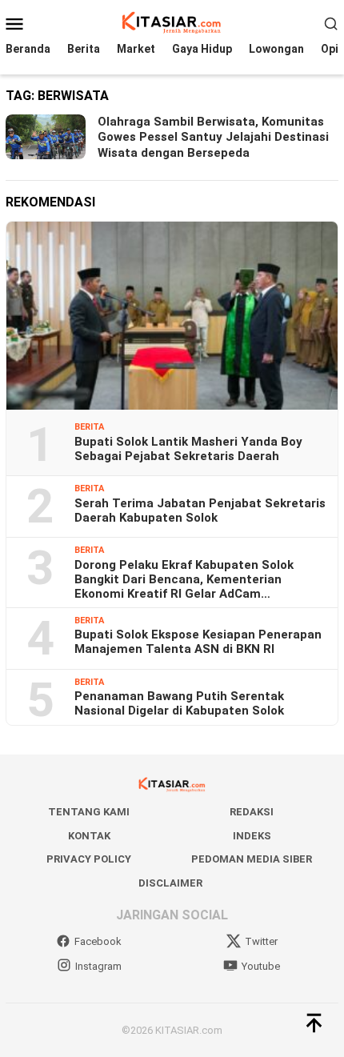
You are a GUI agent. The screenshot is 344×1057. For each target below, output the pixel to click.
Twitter (261, 941)
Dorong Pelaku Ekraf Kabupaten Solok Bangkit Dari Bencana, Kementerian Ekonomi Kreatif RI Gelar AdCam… (184, 579)
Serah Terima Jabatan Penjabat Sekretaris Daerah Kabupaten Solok (200, 510)
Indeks (252, 836)
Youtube (261, 966)
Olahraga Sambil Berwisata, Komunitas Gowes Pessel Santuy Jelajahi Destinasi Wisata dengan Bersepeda (213, 137)
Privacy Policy (88, 859)
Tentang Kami (89, 812)
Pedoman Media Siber (251, 859)
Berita (89, 427)
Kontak (89, 836)
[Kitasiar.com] (172, 22)
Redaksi (252, 812)
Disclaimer (170, 883)
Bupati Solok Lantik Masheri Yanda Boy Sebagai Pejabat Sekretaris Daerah (188, 448)
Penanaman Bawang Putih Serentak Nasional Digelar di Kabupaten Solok (179, 703)
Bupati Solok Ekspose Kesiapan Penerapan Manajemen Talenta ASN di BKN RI (198, 641)
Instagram (98, 966)
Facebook (98, 941)
